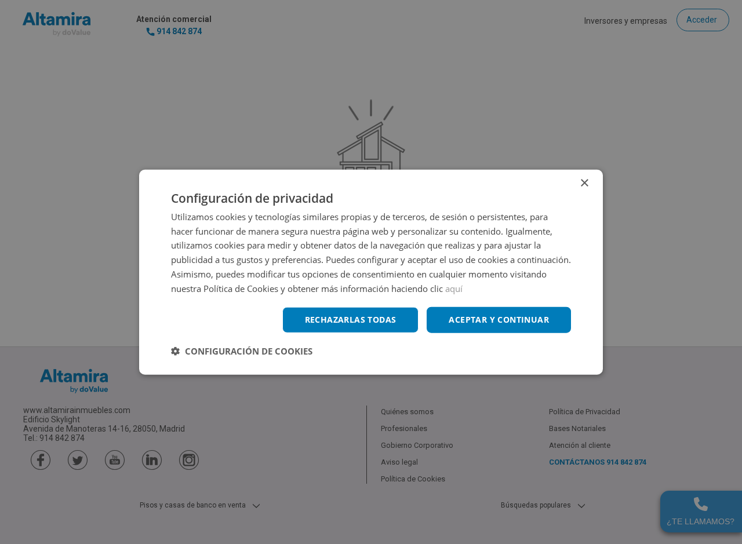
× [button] (584, 182)
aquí (454, 288)
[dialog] (371, 272)
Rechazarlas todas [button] (351, 319)
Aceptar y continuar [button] (499, 319)
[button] (241, 351)
